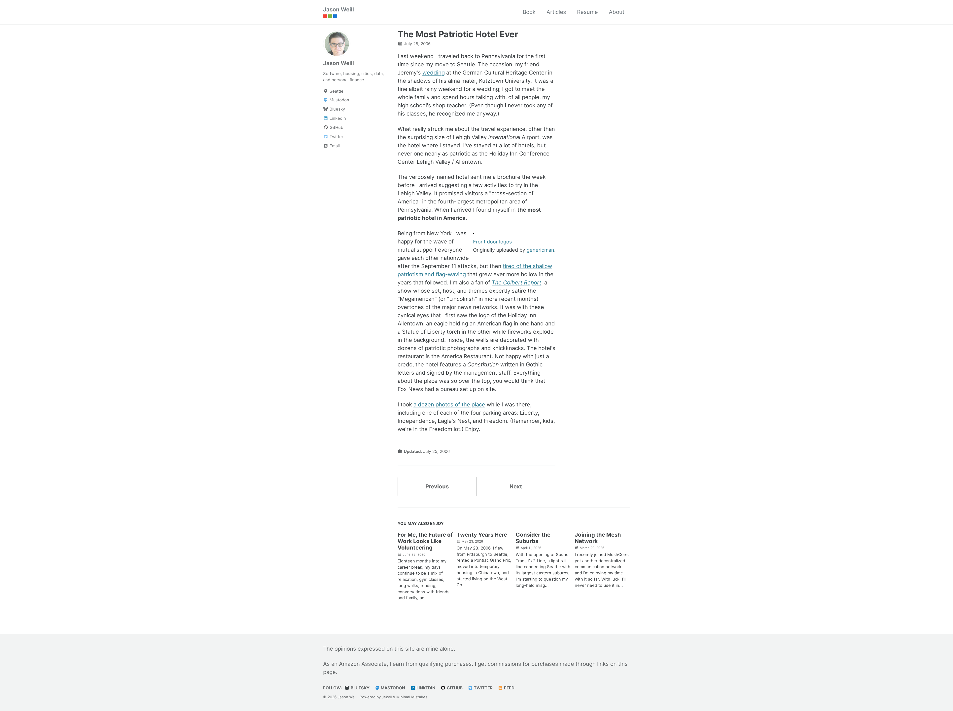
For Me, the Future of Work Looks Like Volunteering (425, 541)
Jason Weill (338, 12)
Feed (508, 687)
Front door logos (492, 242)
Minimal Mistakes (411, 697)
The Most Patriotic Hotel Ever (458, 34)
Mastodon (392, 687)
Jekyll (387, 697)
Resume (587, 12)
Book (529, 12)
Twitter (483, 687)
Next (516, 486)
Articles (556, 12)
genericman (540, 250)
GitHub (454, 687)
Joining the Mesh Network (598, 537)
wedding (433, 72)
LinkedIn (425, 687)
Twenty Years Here (482, 534)
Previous (437, 486)
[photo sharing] (473, 233)
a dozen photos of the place (449, 404)
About (616, 12)
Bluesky (360, 687)
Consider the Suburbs (533, 537)
